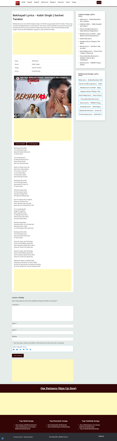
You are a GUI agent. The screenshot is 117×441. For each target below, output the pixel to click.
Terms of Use (18, 437)
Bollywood (44, 2)
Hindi (23, 2)
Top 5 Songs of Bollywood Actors (26, 425)
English (36, 2)
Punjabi (29, 2)
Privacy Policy (28, 437)
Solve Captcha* (20, 347)
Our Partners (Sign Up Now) (58, 388)
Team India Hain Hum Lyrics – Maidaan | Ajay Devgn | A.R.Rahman (90, 58)
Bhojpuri (53, 2)
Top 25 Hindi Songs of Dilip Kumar (59, 427)
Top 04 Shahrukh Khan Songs (89, 428)
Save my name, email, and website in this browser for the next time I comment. (39, 343)
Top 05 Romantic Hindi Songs (57, 425)
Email (14, 330)
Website (14, 336)
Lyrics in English (20, 143)
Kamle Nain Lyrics (86, 38)
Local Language (33, 143)
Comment (15, 304)
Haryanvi (61, 2)
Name (14, 323)
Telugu (74, 2)
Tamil (68, 2)
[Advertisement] (43, 43)
